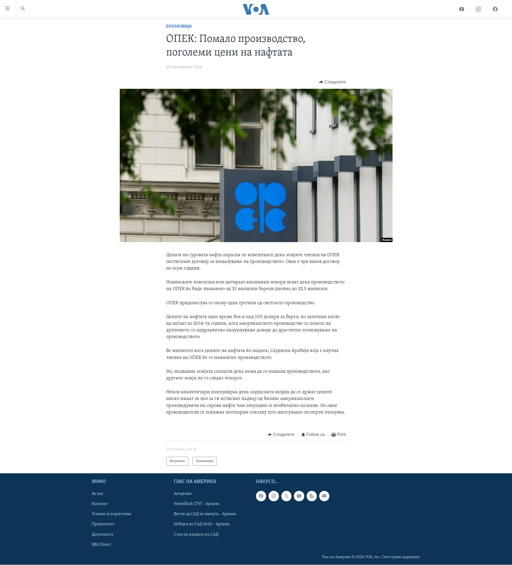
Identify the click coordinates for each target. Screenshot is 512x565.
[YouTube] (461, 9)
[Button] (332, 82)
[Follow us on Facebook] (261, 496)
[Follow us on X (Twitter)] (286, 496)
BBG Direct (101, 545)
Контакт (99, 504)
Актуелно (183, 494)
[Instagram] (478, 9)
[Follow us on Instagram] (274, 496)
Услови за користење (111, 514)
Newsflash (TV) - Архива (196, 504)
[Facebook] (495, 9)
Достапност (102, 534)
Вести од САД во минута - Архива (205, 514)
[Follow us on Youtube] (299, 496)
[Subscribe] (324, 496)
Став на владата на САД (196, 534)
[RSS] (312, 496)
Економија (179, 26)
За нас (97, 494)
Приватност (103, 524)
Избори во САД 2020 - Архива (202, 524)
